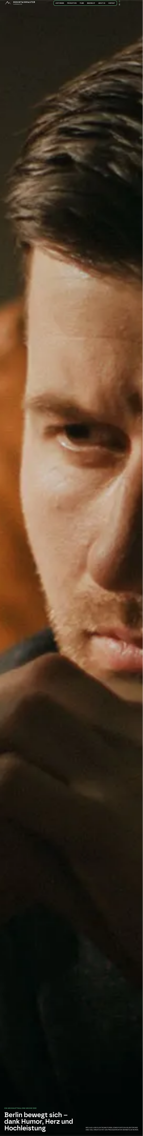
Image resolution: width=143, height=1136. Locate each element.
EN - (119, 4)
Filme (82, 3)
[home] (28, 3)
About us (101, 3)
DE (119, 1)
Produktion (71, 3)
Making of (91, 3)
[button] (60, 3)
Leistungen (59, 3)
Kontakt (111, 3)
